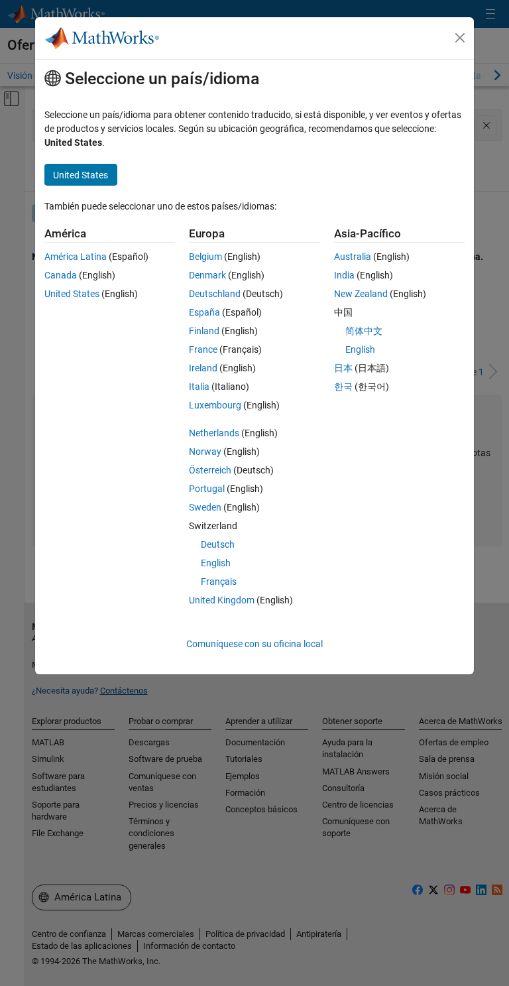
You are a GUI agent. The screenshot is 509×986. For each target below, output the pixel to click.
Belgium (205, 256)
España (204, 312)
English (216, 563)
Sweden (205, 507)
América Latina (75, 256)
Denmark (207, 275)
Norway (205, 451)
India (344, 275)
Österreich (210, 470)
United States (71, 293)
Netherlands (214, 433)
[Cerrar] (460, 38)
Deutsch (218, 544)
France (203, 349)
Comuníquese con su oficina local (254, 644)
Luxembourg (215, 405)
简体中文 (363, 331)
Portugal (207, 488)
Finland (204, 331)
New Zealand (361, 293)
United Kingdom (221, 600)
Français (219, 581)
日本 (343, 368)
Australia (352, 256)
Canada (60, 275)
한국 (343, 386)
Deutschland (215, 293)
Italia (199, 386)
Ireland (203, 368)
